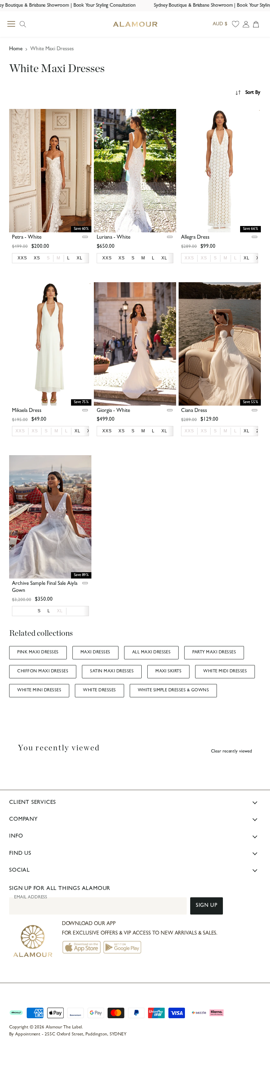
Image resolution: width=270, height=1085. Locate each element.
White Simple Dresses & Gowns (173, 691)
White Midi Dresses (225, 672)
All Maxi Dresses (151, 653)
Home (15, 49)
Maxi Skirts (168, 672)
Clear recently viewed (231, 751)
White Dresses (99, 691)
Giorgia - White (113, 411)
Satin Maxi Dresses (112, 672)
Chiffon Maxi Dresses (42, 672)
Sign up (206, 906)
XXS (189, 258)
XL (60, 610)
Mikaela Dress (26, 411)
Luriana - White (113, 237)
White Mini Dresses (39, 691)
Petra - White (26, 237)
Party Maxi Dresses (214, 653)
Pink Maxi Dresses (37, 653)
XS (204, 258)
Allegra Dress (195, 237)
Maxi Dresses (95, 653)
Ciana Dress (194, 411)
